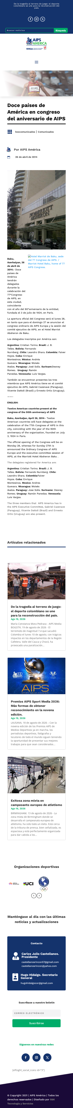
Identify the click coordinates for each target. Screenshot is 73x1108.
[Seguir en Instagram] (36, 19)
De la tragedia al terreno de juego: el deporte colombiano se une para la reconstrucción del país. (36, 6)
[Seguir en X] (42, 19)
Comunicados (46, 131)
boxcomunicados (25, 131)
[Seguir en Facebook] (30, 19)
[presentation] (33, 896)
